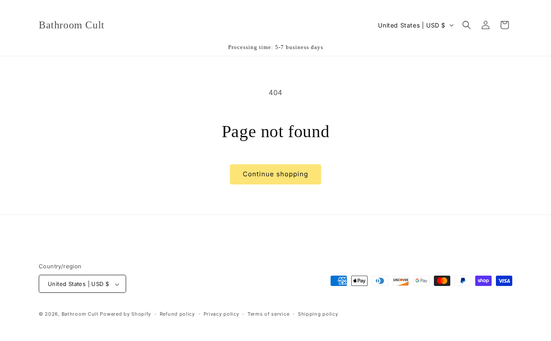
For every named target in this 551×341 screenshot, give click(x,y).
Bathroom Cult (80, 314)
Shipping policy (318, 314)
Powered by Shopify (125, 314)
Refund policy (177, 314)
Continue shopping (275, 174)
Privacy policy (221, 314)
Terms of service (268, 314)
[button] (466, 24)
